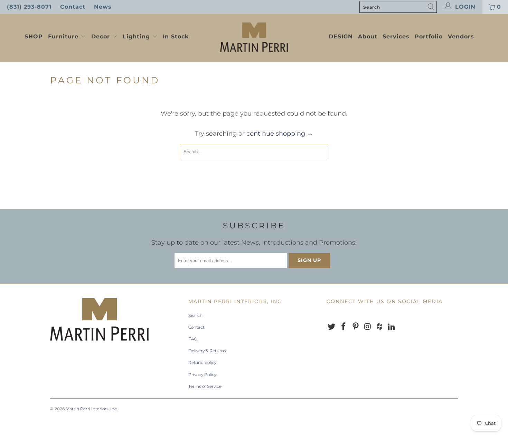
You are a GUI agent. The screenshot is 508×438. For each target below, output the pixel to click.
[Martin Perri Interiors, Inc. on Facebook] (344, 326)
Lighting (137, 36)
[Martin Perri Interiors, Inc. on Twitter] (332, 326)
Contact (72, 6)
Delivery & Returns (207, 350)
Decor (101, 36)
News (103, 6)
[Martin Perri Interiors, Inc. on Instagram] (368, 326)
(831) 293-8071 (29, 6)
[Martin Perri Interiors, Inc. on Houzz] (380, 326)
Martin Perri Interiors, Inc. (91, 408)
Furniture (63, 36)
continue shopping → (279, 133)
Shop (34, 36)
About (367, 36)
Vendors (461, 36)
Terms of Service (205, 386)
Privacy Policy (202, 374)
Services (396, 36)
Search (195, 315)
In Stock (176, 36)
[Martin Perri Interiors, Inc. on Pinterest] (355, 326)
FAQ (192, 338)
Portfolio (429, 36)
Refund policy (202, 362)
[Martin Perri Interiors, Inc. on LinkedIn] (391, 326)
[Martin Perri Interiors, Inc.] (254, 38)
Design (341, 36)
